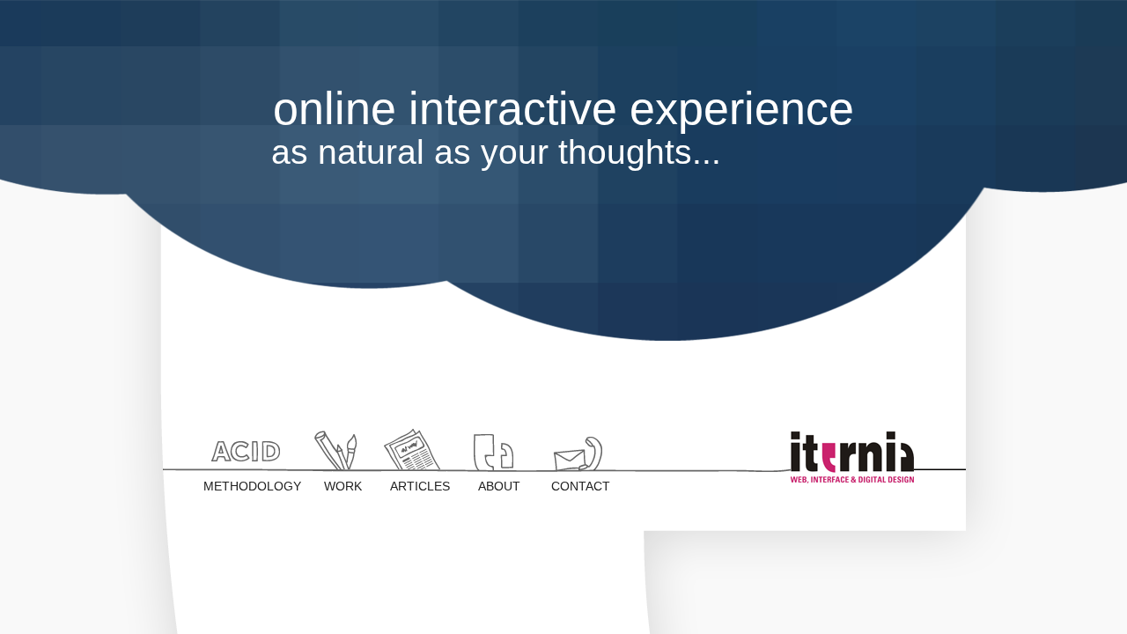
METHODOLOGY (248, 486)
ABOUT (499, 486)
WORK (343, 486)
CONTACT (580, 486)
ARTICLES (420, 486)
